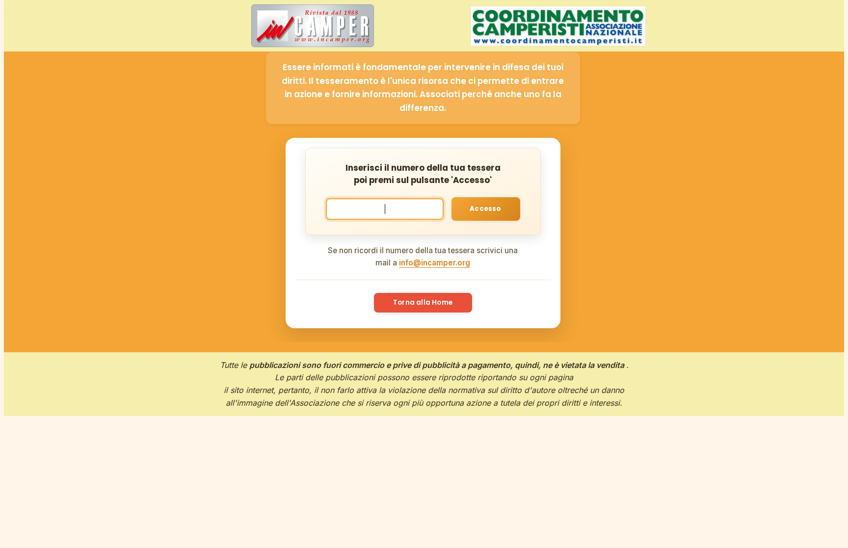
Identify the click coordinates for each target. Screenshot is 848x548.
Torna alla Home (422, 302)
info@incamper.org (434, 262)
